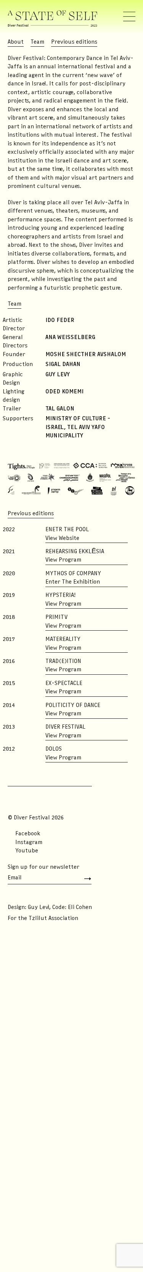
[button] (129, 17)
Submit (85, 879)
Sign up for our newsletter (43, 867)
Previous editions (74, 42)
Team (37, 42)
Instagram (28, 842)
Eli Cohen (80, 907)
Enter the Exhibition (72, 582)
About (16, 42)
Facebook (27, 834)
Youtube (26, 851)
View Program (63, 560)
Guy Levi (38, 907)
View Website (62, 538)
